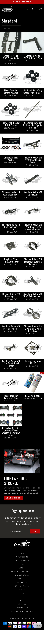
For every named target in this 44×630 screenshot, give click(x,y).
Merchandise (22, 582)
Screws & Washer (22, 575)
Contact (22, 593)
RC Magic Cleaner (22, 586)
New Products (22, 557)
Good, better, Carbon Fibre (22, 611)
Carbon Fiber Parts (22, 560)
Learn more (13, 498)
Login (22, 553)
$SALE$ (22, 590)
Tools (22, 564)
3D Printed (22, 579)
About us (22, 604)
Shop (22, 600)
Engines (22, 568)
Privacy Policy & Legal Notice (22, 618)
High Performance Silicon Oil (22, 571)
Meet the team (22, 608)
